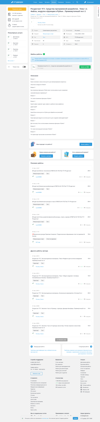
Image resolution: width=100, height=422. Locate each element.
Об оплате (33, 391)
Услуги (35, 2)
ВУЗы (32, 407)
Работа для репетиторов (62, 368)
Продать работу (78, 156)
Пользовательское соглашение (38, 382)
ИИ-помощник (86, 392)
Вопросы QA (85, 389)
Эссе (82, 379)
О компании (34, 380)
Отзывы (33, 395)
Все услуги (10, 60)
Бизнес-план (84, 381)
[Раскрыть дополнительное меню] (73, 2)
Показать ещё (62, 340)
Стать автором (59, 362)
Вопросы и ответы (35, 403)
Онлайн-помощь (85, 374)
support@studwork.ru (36, 364)
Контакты (68, 2)
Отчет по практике (85, 368)
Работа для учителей (61, 370)
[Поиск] (77, 2)
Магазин (54, 2)
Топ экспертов (34, 397)
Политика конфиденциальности (39, 385)
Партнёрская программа (37, 401)
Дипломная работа (85, 362)
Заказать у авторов (46, 156)
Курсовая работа (85, 364)
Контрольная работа (86, 366)
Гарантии (33, 389)
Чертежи (83, 377)
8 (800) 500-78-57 (35, 362)
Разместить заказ (17, 9)
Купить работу (85, 144)
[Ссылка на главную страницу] (17, 2)
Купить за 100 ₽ (85, 67)
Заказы (41, 2)
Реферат (83, 370)
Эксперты (47, 2)
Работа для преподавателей (63, 366)
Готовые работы (86, 385)
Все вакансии (59, 364)
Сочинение (83, 372)
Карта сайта (34, 410)
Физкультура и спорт (48, 34)
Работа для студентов (61, 372)
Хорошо (75, 418)
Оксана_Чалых (41, 22)
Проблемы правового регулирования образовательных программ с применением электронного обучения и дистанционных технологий (78, 351)
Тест (44, 37)
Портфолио (61, 2)
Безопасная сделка (35, 393)
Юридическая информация (37, 387)
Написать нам (36, 373)
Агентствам (33, 399)
